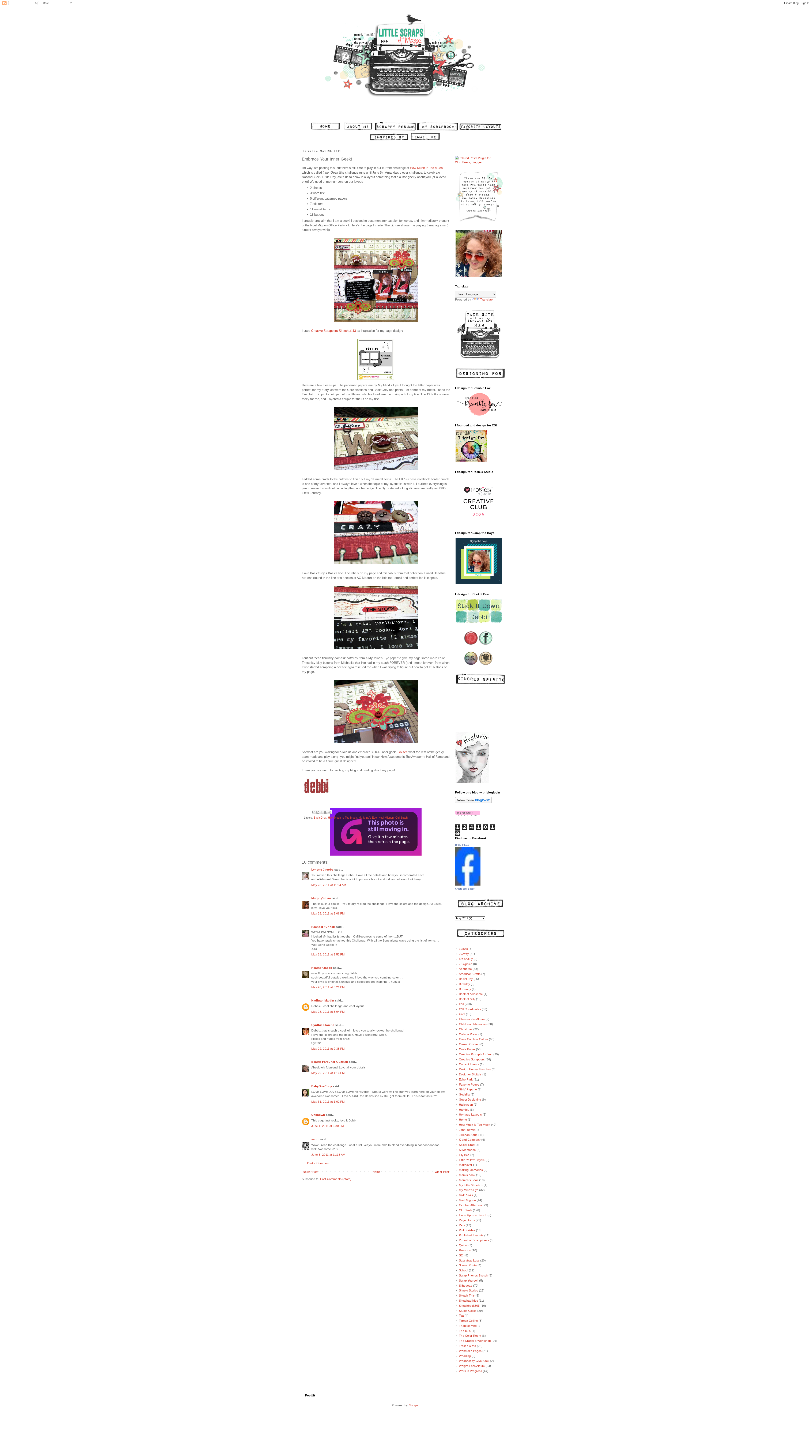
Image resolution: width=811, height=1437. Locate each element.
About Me (465, 968)
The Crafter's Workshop (475, 1340)
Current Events (469, 1064)
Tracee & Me (467, 1345)
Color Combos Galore (473, 1039)
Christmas (465, 1029)
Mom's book (467, 1175)
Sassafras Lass (469, 1260)
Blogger (413, 1405)
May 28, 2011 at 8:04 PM (328, 1011)
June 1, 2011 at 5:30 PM (327, 1126)
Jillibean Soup (468, 1134)
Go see (402, 752)
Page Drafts (467, 1220)
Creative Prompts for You (476, 1054)
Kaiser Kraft (467, 1144)
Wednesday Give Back (474, 1360)
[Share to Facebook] (326, 812)
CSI (461, 1004)
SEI (461, 1255)
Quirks (463, 1245)
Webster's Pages (470, 1351)
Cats (462, 1014)
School (463, 1270)
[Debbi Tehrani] (467, 884)
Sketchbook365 (469, 1305)
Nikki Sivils (466, 1195)
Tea (461, 1315)
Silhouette (465, 1285)
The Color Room (470, 1335)
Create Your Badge (465, 888)
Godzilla (464, 1094)
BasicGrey (320, 817)
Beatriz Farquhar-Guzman (329, 1061)
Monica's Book (468, 1180)
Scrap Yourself (468, 1280)
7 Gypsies (465, 964)
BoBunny (465, 989)
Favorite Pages (469, 1084)
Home (377, 1171)
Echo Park (466, 1079)
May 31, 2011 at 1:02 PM (328, 1101)
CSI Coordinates (470, 1009)
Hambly (464, 1109)
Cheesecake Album (472, 1019)
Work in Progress (470, 1371)
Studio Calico (467, 1310)
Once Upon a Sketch (473, 1215)
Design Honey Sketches (475, 1069)
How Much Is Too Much (426, 168)
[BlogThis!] (318, 812)
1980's (463, 948)
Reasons (465, 1250)
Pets (462, 1225)
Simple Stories (468, 1290)
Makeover (465, 1164)
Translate (486, 299)
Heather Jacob (321, 967)
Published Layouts (471, 1235)
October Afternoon (471, 1205)
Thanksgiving (468, 1325)
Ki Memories (467, 1149)
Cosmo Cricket (469, 1044)
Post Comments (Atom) (335, 1179)
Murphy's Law (321, 898)
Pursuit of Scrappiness (474, 1240)
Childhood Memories (473, 1024)
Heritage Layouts (470, 1114)
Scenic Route (468, 1265)
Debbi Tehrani (462, 845)
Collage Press (468, 1034)
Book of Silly (467, 999)
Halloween (466, 1104)
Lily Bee (464, 1155)
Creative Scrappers (472, 1059)
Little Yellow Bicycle (472, 1160)
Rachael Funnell (323, 926)
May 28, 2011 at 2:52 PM (328, 954)
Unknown (318, 1114)
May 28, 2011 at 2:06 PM (328, 913)
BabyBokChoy (321, 1086)
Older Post (442, 1171)
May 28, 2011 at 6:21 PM (328, 987)
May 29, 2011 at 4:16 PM (328, 1073)
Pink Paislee (467, 1230)
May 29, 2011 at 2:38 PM (328, 1048)
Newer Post (310, 1171)
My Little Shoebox (471, 1185)
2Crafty (464, 953)
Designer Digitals (470, 1074)
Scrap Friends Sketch (473, 1275)
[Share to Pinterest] (330, 812)
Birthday (464, 984)
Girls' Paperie (468, 1089)
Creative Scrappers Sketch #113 (333, 330)
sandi (315, 1139)
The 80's (465, 1330)
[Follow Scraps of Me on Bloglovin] (473, 802)
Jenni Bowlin (467, 1129)
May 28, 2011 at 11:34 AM (328, 885)
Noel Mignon (386, 817)
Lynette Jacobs (322, 869)
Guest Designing (470, 1099)
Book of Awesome (471, 994)
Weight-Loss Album (472, 1366)
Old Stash (401, 817)
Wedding (465, 1356)
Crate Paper (467, 1049)
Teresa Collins (468, 1320)
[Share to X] (322, 812)
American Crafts (469, 974)
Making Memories (471, 1170)
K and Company (469, 1139)
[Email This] (314, 812)
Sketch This (467, 1295)
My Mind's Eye (368, 817)
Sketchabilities (468, 1300)
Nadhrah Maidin (322, 1000)
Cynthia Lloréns (322, 1025)
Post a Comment (318, 1163)
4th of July (466, 959)
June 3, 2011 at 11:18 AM (328, 1154)
